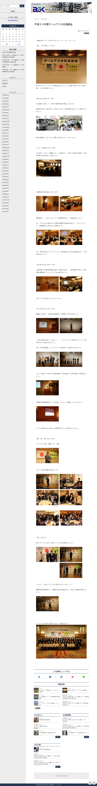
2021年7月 (5, 133)
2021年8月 (5, 130)
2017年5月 (5, 211)
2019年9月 (5, 159)
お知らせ (5, 80)
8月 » (19, 44)
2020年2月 (5, 150)
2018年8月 (5, 182)
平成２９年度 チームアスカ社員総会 (77, 690)
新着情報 (87, 33)
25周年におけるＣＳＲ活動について (77, 719)
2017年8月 (5, 206)
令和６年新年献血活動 (44, 749)
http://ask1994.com (13, 20)
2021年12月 (5, 121)
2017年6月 (5, 208)
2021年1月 (5, 145)
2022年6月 (5, 113)
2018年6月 (5, 185)
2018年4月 (5, 188)
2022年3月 (5, 115)
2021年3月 (5, 142)
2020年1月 (5, 153)
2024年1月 (5, 95)
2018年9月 (5, 179)
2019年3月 (5, 174)
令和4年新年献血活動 (44, 719)
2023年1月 (5, 107)
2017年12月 (5, 200)
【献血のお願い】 (43, 726)
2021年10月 (5, 127)
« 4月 (6, 44)
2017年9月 (5, 203)
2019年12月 (5, 156)
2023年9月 (5, 98)
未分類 (4, 86)
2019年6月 (5, 168)
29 (16, 41)
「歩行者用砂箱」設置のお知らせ (47, 732)
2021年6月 (5, 136)
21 (13, 39)
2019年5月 (5, 171)
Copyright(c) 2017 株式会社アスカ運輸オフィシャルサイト (48, 784)
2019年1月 (5, 176)
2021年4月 (5, 139)
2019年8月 (5, 162)
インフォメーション (62, 775)
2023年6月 (5, 101)
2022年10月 (5, 110)
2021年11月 (5, 124)
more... (58, 737)
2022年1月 (5, 118)
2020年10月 (5, 147)
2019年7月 (5, 165)
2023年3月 (5, 104)
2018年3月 (5, 191)
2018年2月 (5, 194)
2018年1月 (5, 197)
